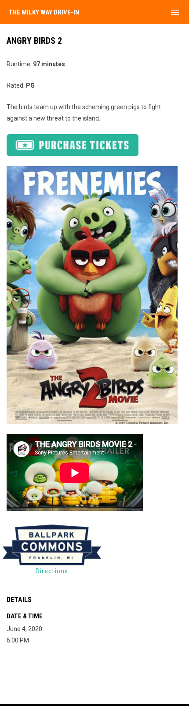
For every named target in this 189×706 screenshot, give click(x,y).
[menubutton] (175, 12)
